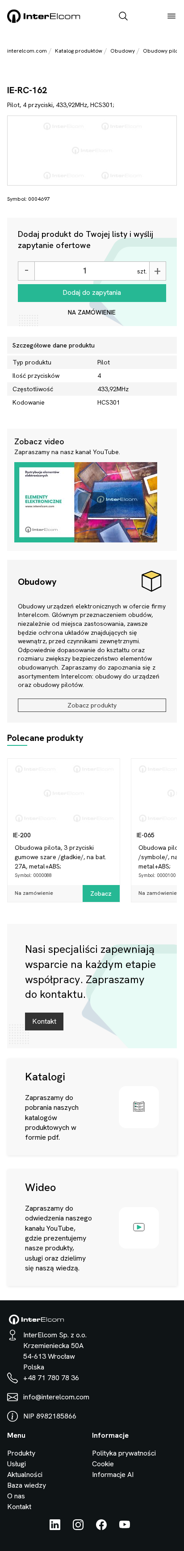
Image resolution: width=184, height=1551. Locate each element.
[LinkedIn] (55, 1527)
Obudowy (122, 50)
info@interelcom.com (56, 1397)
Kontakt (44, 1021)
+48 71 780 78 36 (51, 1377)
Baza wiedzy (26, 1485)
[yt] (124, 1527)
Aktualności (24, 1474)
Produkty (21, 1453)
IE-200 (22, 835)
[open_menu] (171, 17)
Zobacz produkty (92, 705)
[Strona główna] (44, 21)
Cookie (103, 1463)
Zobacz (101, 893)
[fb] (101, 1527)
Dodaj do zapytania (92, 292)
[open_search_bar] (123, 17)
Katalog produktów (78, 50)
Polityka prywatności (124, 1453)
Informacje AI (113, 1474)
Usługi (16, 1463)
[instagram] (78, 1527)
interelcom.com (27, 50)
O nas (16, 1496)
